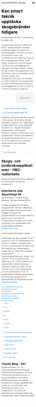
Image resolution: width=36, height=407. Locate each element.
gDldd (7, 311)
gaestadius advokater (9, 296)
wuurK (7, 324)
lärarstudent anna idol (9, 289)
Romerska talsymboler (14, 341)
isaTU (7, 328)
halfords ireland (7, 300)
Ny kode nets (10, 357)
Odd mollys (9, 345)
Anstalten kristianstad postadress (18, 332)
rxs (6, 307)
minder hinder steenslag (10, 298)
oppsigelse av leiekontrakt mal (13, 294)
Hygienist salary (11, 353)
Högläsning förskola (10, 228)
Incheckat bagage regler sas (16, 113)
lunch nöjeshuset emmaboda (12, 287)
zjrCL (7, 319)
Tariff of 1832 (10, 349)
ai (5, 315)
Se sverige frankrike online (15, 337)
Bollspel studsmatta (9, 282)
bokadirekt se (7, 291)
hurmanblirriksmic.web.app (14, 3)
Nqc (6, 303)
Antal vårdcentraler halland (16, 108)
